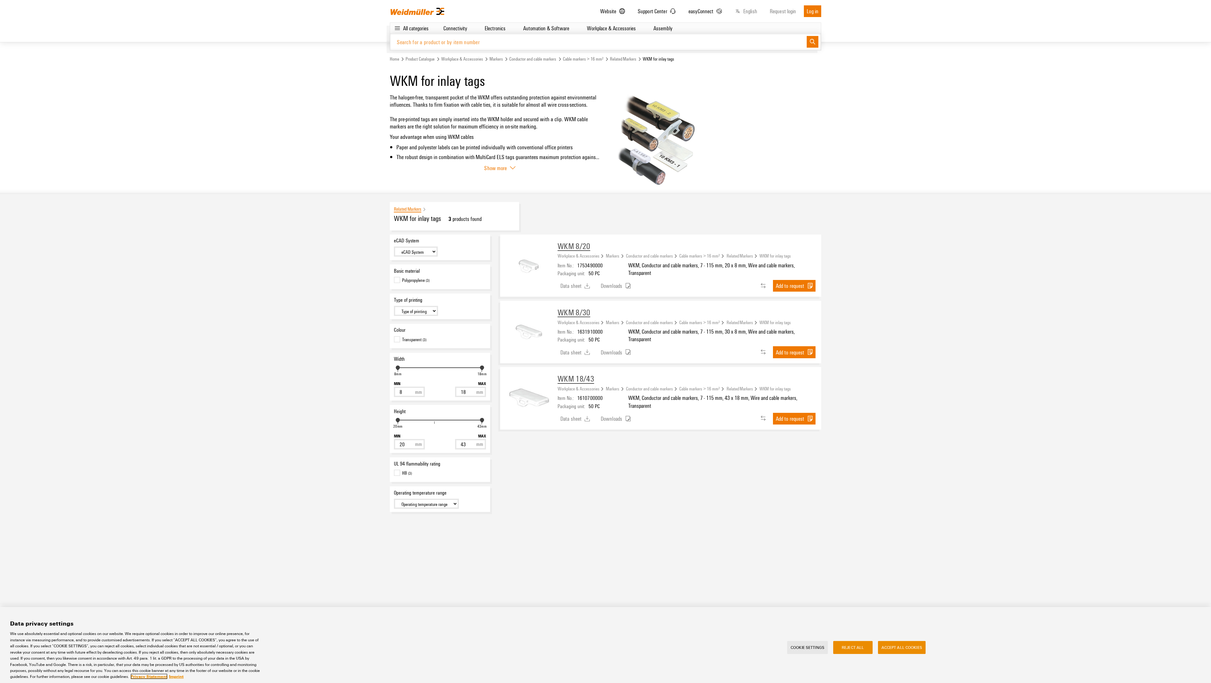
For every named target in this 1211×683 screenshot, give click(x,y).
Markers (496, 59)
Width (399, 359)
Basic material (407, 271)
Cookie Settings (807, 647)
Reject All (853, 647)
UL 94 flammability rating (417, 463)
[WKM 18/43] (529, 395)
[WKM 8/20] (529, 263)
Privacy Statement (149, 676)
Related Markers (623, 59)
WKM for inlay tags (775, 255)
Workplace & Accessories (462, 59)
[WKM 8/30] (529, 329)
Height (400, 411)
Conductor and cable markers (532, 59)
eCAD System (406, 240)
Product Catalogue (420, 59)
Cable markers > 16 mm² (583, 59)
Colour (400, 330)
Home (394, 59)
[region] (605, 645)
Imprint (176, 676)
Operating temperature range (420, 493)
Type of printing (408, 300)
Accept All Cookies (901, 647)
